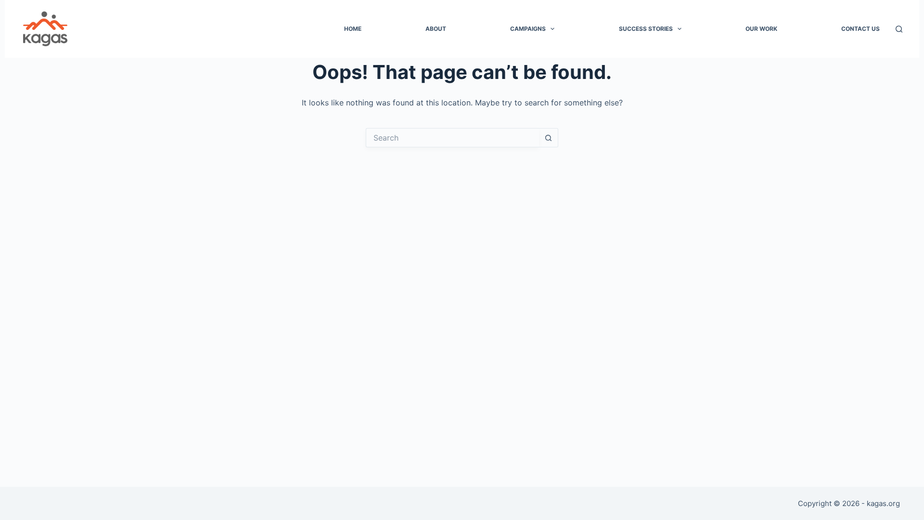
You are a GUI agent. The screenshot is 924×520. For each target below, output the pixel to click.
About (435, 28)
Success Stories (646, 28)
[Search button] (548, 137)
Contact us (860, 28)
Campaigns (528, 28)
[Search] (899, 29)
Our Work (761, 28)
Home (352, 28)
